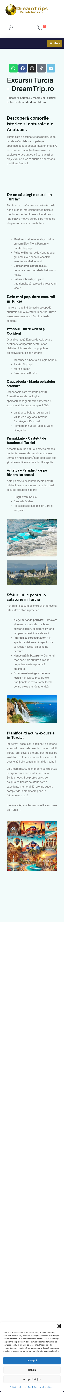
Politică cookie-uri (18, 1387)
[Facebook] (22, 68)
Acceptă (32, 1360)
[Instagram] (32, 68)
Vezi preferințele (32, 1379)
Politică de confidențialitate (40, 1387)
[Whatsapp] (13, 68)
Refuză (32, 1370)
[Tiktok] (41, 68)
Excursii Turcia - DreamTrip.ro (30, 84)
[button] (59, 1326)
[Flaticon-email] (51, 68)
